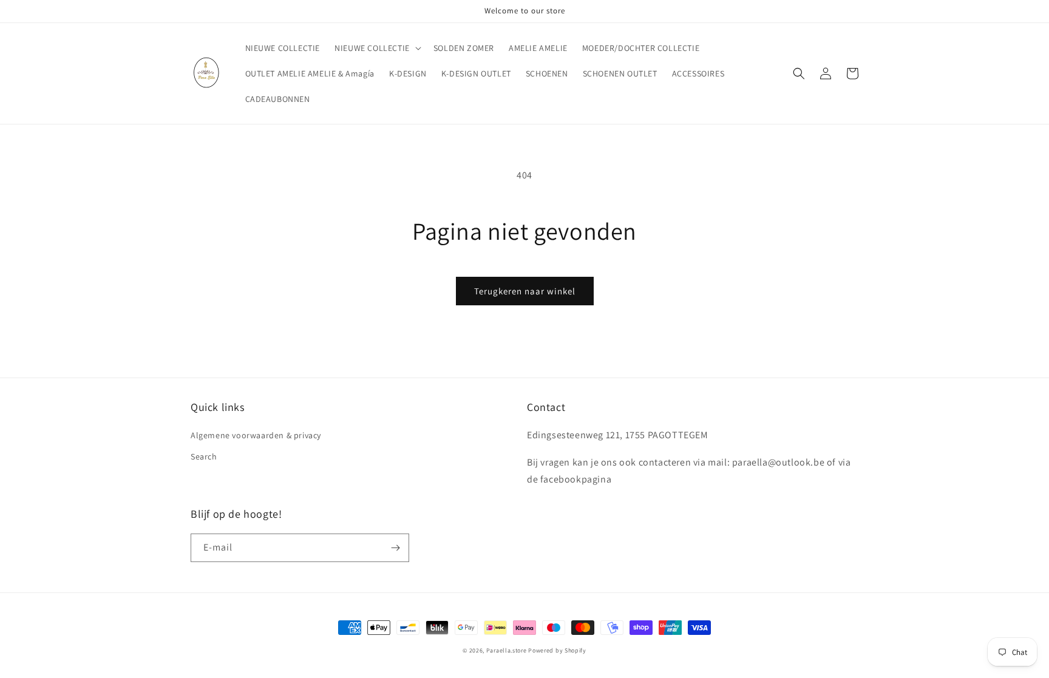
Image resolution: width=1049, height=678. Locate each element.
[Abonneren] (395, 548)
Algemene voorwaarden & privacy (256, 435)
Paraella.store (506, 650)
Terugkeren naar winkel (524, 291)
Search (204, 456)
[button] (376, 48)
